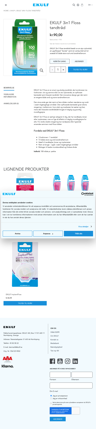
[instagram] (67, 361)
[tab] (10, 88)
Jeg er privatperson (60, 395)
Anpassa (46, 234)
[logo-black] (9, 327)
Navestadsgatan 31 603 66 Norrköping (25, 339)
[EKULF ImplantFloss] (25, 264)
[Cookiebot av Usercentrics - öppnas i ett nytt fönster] (83, 194)
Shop (12, 10)
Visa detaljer (83, 227)
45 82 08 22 (14, 343)
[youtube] (60, 361)
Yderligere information (10, 95)
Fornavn (53, 379)
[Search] (74, 5)
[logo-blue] (41, 4)
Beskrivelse (9, 87)
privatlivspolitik (57, 404)
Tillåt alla (78, 234)
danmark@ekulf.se (15, 347)
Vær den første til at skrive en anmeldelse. (63, 44)
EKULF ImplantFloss (13, 294)
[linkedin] (75, 361)
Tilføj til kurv (80, 69)
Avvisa (17, 234)
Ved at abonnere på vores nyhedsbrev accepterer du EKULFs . (71, 403)
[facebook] (52, 361)
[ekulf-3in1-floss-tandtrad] (25, 47)
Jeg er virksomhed (60, 398)
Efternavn (75, 379)
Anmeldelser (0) (11, 103)
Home (6, 10)
